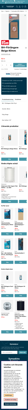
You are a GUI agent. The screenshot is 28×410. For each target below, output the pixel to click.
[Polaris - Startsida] (10, 6)
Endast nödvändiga (10, 404)
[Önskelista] (22, 6)
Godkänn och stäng (10, 399)
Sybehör (8, 11)
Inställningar (8, 395)
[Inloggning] (19, 6)
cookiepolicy (12, 392)
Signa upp (23, 352)
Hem (2, 11)
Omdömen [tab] (18, 99)
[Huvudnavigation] (2, 6)
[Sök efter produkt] (16, 6)
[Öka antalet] (11, 65)
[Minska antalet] (2, 65)
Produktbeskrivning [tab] (7, 99)
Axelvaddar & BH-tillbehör (17, 11)
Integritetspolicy (18, 391)
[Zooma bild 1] (14, 26)
